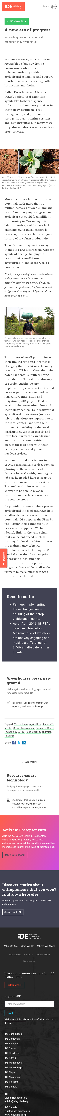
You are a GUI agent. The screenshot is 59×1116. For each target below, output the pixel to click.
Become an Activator (14, 854)
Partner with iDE (15, 985)
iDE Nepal (10, 1072)
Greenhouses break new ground (29, 680)
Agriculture (35, 724)
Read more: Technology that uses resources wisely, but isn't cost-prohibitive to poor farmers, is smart (30, 804)
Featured (9, 735)
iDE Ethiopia (11, 1043)
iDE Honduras (12, 1053)
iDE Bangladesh (13, 1033)
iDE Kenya (10, 1057)
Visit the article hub (15, 1019)
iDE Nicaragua (12, 1077)
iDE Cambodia (12, 1038)
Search (10, 1013)
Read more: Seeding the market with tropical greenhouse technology (30, 704)
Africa (21, 732)
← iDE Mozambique (16, 21)
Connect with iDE (12, 912)
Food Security (33, 732)
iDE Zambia (11, 1086)
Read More (29, 762)
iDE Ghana (10, 1048)
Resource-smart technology (21, 778)
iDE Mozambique (14, 1067)
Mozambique (21, 724)
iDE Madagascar (13, 1062)
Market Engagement (24, 728)
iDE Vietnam (11, 1081)
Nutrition (46, 732)
